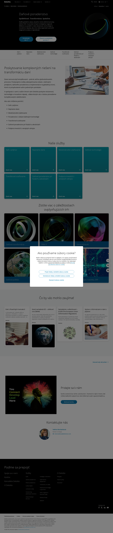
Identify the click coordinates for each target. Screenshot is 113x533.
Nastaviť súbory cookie (56, 280)
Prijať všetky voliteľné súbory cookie (56, 272)
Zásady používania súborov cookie (62, 263)
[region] (56, 266)
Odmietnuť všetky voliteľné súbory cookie (56, 276)
